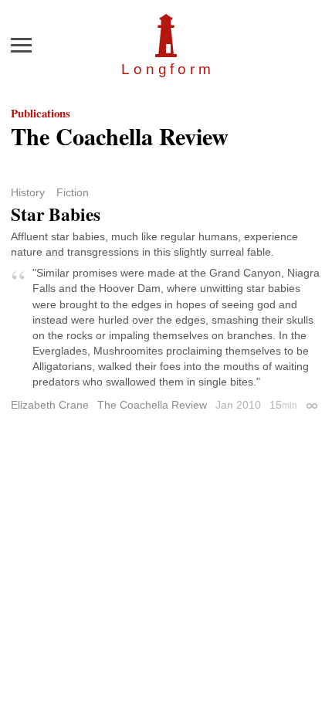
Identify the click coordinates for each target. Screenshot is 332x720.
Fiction (72, 192)
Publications (40, 112)
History (28, 192)
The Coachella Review (152, 405)
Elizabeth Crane (50, 405)
